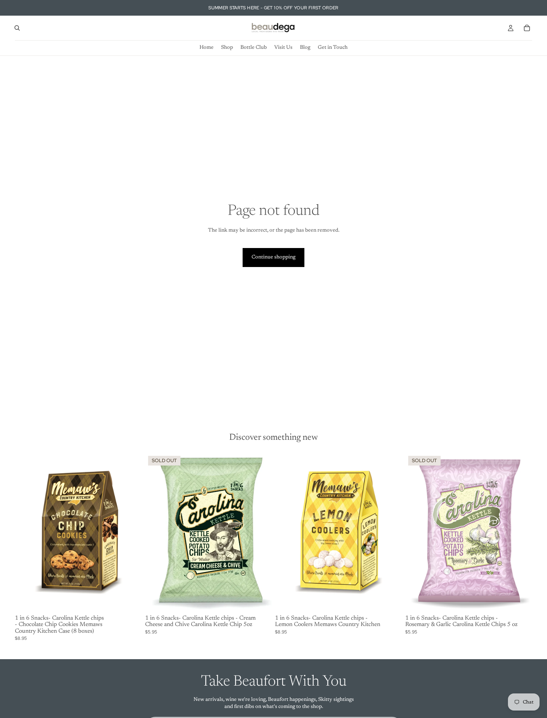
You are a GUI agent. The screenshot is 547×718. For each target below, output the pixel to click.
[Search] (17, 28)
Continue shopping (273, 257)
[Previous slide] (156, 532)
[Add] (130, 600)
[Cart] (527, 28)
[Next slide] (261, 532)
